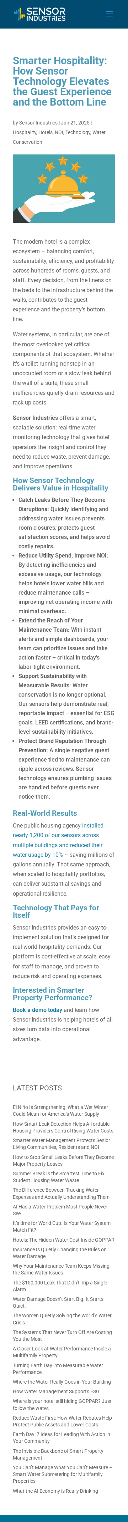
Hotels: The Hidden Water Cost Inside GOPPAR (63, 1240)
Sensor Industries (38, 123)
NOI (59, 132)
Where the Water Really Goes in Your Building (62, 1382)
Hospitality (24, 132)
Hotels (45, 132)
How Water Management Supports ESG (56, 1391)
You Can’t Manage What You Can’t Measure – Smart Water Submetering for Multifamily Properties (62, 1474)
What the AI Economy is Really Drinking (55, 1491)
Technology (77, 132)
